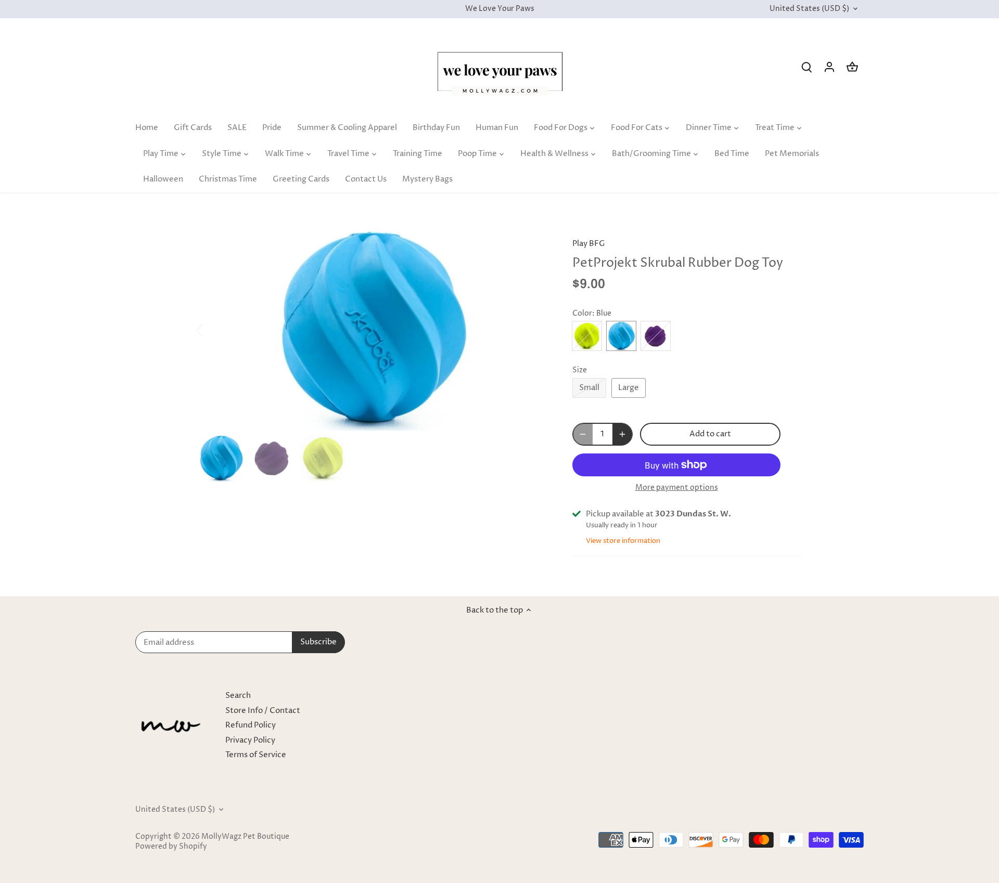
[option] (372, 329)
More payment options (676, 487)
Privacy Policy (250, 740)
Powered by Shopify (171, 846)
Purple (655, 335)
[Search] (806, 67)
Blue (621, 335)
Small (589, 387)
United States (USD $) (809, 9)
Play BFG (588, 243)
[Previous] (213, 329)
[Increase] (622, 434)
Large (628, 387)
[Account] (829, 67)
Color (582, 313)
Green (586, 335)
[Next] (532, 329)
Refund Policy (250, 725)
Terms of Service (255, 754)
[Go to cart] (852, 67)
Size (579, 370)
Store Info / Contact (262, 710)
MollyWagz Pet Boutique (245, 836)
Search (238, 695)
